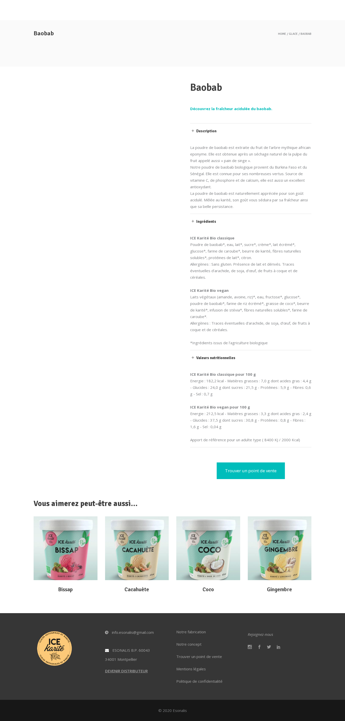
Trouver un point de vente (199, 656)
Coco (208, 589)
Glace (293, 34)
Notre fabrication (191, 631)
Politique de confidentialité (199, 681)
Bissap (65, 589)
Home (282, 34)
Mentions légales (191, 668)
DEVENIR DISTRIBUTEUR (126, 670)
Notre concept (189, 644)
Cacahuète (137, 589)
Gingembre (279, 589)
